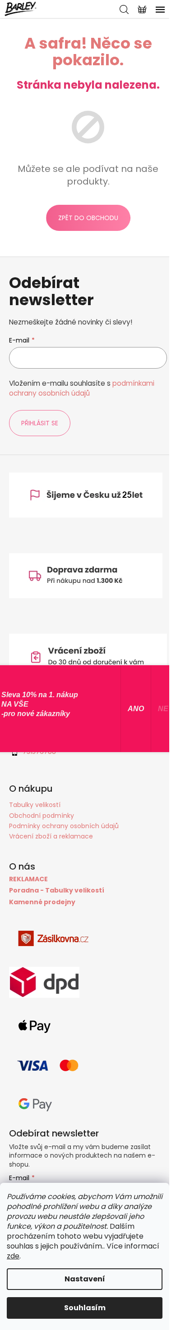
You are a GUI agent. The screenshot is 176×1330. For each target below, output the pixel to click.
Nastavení (85, 1279)
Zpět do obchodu (88, 217)
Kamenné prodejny (42, 902)
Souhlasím (85, 1308)
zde (13, 1256)
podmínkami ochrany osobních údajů (81, 388)
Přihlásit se (39, 423)
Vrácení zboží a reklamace (51, 836)
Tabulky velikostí (34, 804)
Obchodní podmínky (41, 815)
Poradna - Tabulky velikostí (56, 890)
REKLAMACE (28, 879)
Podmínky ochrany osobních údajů (64, 825)
